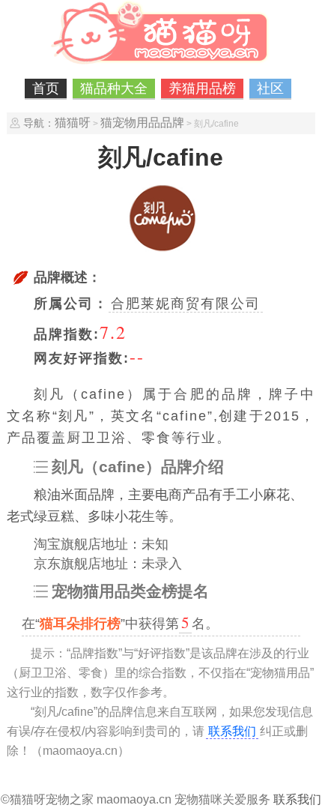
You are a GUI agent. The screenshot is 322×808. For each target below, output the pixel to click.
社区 (270, 88)
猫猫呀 (73, 122)
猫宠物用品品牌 (142, 122)
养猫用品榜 (202, 88)
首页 (45, 88)
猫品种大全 (114, 88)
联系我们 (232, 731)
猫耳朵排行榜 (80, 623)
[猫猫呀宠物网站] (161, 63)
